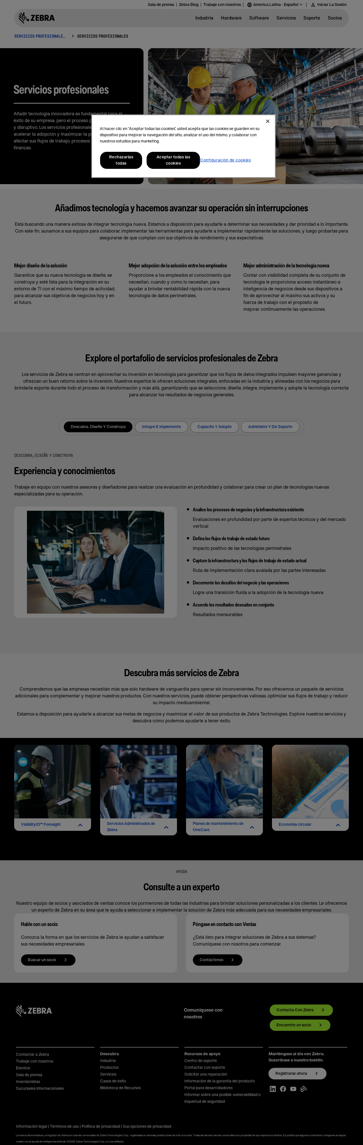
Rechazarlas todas (121, 160)
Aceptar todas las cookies (173, 160)
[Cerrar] (267, 121)
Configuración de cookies (225, 160)
